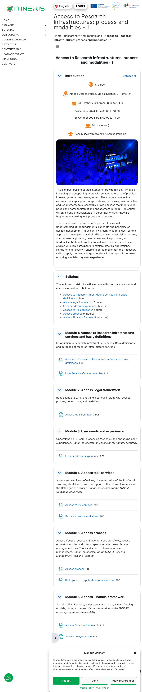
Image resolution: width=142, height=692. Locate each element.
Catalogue (9, 44)
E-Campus (8, 25)
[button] (135, 653)
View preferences (123, 680)
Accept (66, 680)
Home (5, 20)
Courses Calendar (14, 39)
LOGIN (80, 6)
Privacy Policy (102, 687)
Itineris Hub (9, 59)
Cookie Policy (87, 687)
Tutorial (8, 30)
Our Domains (10, 34)
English (64, 6)
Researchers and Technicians (83, 36)
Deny (94, 680)
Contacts (8, 63)
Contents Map (11, 49)
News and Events (13, 54)
